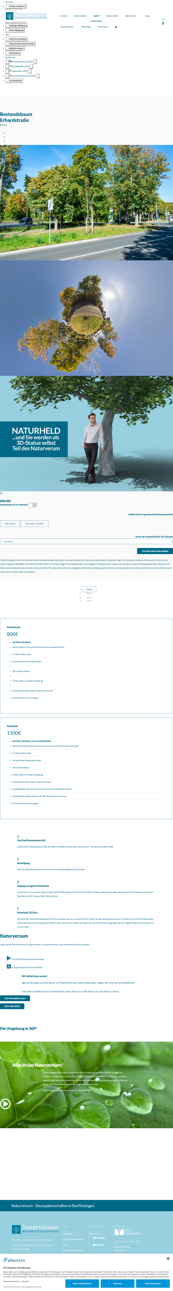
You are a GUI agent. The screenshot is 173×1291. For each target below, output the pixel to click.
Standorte (112, 16)
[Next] (2, 493)
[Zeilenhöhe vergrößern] (29, 71)
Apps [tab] (89, 597)
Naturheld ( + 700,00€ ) (34, 523)
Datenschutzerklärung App (73, 1252)
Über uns (130, 16)
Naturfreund (10, 523)
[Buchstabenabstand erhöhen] (37, 75)
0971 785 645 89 (12, 1006)
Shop (96, 16)
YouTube (100, 1245)
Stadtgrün (80, 16)
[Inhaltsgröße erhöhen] (35, 61)
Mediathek (67, 26)
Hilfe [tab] (89, 601)
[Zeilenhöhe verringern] (7, 71)
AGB (65, 1245)
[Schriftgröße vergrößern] (31, 66)
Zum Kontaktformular (15, 998)
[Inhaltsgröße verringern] (7, 61)
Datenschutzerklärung (73, 1239)
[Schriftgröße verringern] (7, 66)
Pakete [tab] (89, 589)
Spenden (86, 26)
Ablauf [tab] (89, 593)
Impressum (68, 1233)
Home (64, 16)
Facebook (100, 1237)
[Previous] (0, 493)
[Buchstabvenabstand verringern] (7, 75)
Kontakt (103, 26)
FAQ (147, 16)
